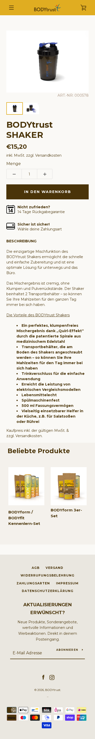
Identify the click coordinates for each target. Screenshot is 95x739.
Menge (13, 163)
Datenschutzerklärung (47, 591)
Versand (54, 568)
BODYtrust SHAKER (29, 130)
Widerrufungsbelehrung (47, 575)
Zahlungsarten (33, 583)
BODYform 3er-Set (66, 513)
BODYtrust (52, 690)
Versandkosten (48, 155)
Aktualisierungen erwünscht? (47, 608)
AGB (36, 568)
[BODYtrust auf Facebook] (43, 677)
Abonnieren (67, 650)
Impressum (67, 583)
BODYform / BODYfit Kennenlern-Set (24, 518)
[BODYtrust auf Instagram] (51, 677)
